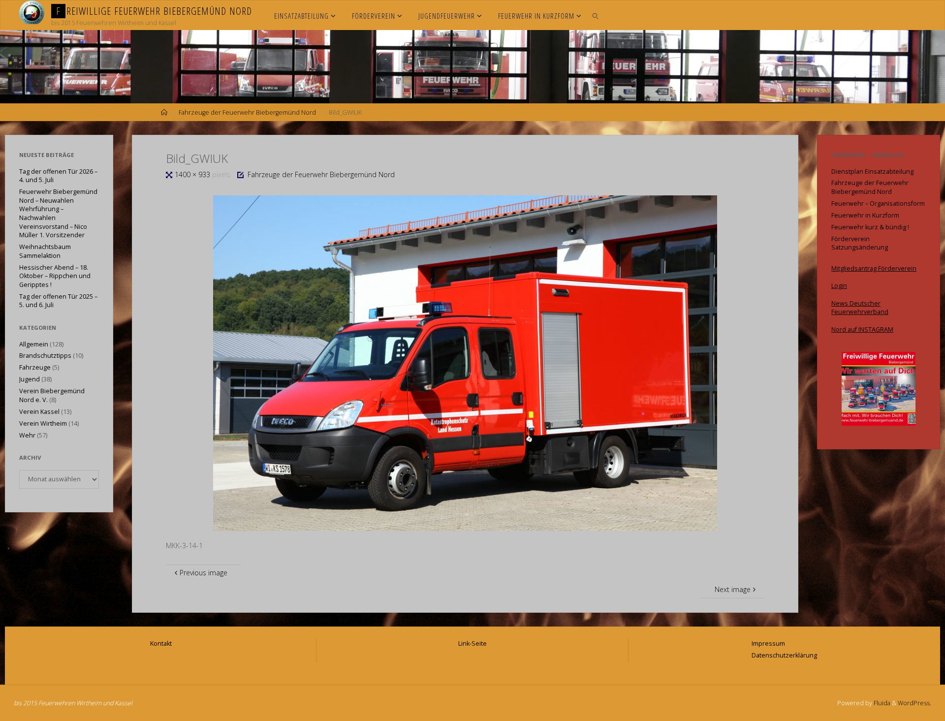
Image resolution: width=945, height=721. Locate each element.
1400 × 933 (193, 174)
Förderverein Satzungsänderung (859, 243)
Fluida (881, 703)
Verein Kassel (39, 412)
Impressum (768, 643)
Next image (733, 589)
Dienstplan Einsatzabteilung (872, 171)
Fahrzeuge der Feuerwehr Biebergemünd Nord (247, 112)
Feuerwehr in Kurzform (865, 215)
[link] (595, 15)
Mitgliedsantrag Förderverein (873, 268)
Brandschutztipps (45, 355)
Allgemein (33, 344)
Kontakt (161, 643)
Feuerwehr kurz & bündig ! (870, 227)
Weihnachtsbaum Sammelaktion (45, 251)
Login (839, 286)
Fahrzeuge (35, 367)
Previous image (203, 572)
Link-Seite (472, 643)
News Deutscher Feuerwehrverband (859, 307)
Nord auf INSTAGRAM (862, 329)
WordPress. (914, 703)
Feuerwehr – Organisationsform (878, 203)
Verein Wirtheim (43, 423)
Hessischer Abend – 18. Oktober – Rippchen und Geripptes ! (55, 276)
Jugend (29, 379)
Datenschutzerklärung (784, 655)
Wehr (27, 435)
